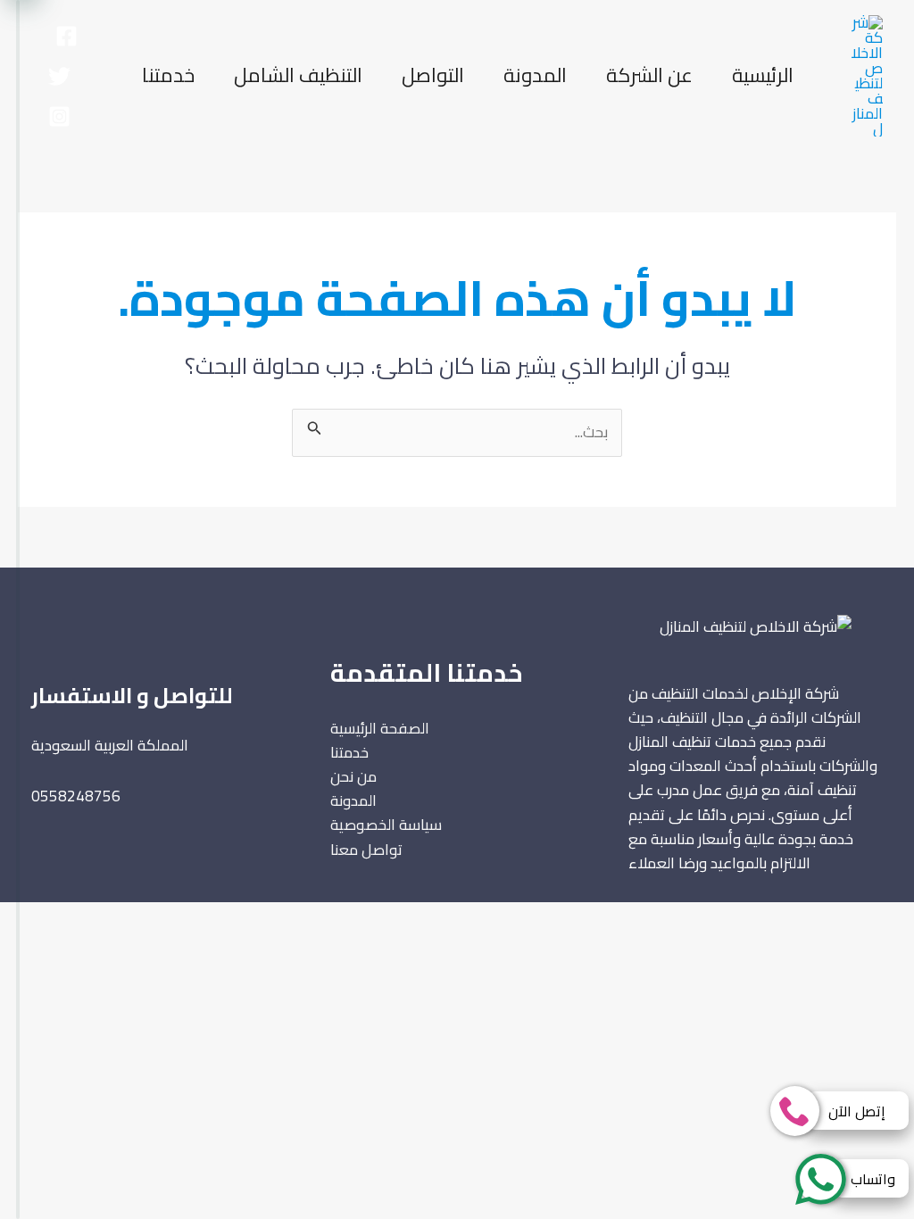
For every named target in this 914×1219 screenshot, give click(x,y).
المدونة (535, 75)
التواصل (433, 75)
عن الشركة (649, 75)
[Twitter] (59, 76)
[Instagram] (59, 116)
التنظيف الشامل (298, 75)
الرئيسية (763, 75)
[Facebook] (66, 36)
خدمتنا (168, 75)
